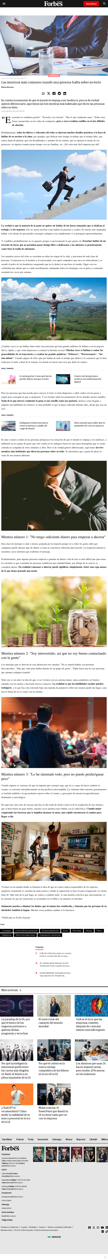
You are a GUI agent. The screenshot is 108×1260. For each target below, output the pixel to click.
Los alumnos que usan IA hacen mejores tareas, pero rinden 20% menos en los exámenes (91, 1069)
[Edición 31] (38, 1154)
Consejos (6, 930)
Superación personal (50, 935)
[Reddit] (59, 93)
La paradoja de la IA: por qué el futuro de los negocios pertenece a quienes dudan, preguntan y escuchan (15, 1026)
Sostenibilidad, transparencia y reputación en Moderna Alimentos (55, 974)
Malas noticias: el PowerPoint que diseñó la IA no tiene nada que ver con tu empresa (53, 1113)
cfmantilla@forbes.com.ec (11, 1176)
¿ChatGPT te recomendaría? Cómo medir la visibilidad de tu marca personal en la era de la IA (15, 1115)
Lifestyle (93, 1139)
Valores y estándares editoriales (60, 1227)
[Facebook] (54, 93)
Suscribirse (91, 4)
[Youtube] (102, 1228)
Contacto (42, 1227)
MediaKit (32, 1227)
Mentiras (77, 930)
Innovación (43, 1139)
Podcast (20, 1139)
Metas (89, 930)
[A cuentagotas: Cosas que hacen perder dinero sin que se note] (8, 379)
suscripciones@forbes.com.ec (12, 1197)
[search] (104, 3)
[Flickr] (103, 1232)
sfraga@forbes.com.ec (15, 1189)
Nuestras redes (6, 1230)
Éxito (65, 930)
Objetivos (6, 935)
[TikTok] (107, 1232)
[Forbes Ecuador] (54, 3)
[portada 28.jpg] (76, 1154)
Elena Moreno (7, 87)
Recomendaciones (25, 935)
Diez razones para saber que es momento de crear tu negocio (89, 424)
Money (69, 1139)
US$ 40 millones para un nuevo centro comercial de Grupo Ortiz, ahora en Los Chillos (55, 954)
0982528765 (6, 1208)
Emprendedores (50, 930)
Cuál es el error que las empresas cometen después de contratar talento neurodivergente (90, 1024)
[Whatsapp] (43, 93)
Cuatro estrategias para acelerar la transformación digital (87, 379)
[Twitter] (48, 93)
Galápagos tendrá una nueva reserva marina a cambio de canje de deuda (33, 426)
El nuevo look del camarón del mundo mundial (51, 1023)
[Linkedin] (64, 93)
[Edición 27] (89, 1154)
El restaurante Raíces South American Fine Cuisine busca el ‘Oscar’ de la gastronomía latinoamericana (56, 964)
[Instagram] (98, 1228)
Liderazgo (57, 1139)
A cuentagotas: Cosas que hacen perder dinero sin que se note (35, 377)
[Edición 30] (51, 1154)
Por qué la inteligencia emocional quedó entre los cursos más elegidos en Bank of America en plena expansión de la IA (16, 1070)
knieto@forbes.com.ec (15, 1183)
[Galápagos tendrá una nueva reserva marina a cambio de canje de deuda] (8, 426)
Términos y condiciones (10, 1227)
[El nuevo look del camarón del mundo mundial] (54, 1006)
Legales (24, 1227)
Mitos (99, 930)
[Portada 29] (64, 1154)
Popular (39, 947)
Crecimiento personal (26, 930)
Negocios (80, 1139)
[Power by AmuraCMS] (54, 1237)
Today (30, 1139)
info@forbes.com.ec (9, 1166)
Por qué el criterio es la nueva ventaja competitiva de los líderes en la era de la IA (54, 1069)
